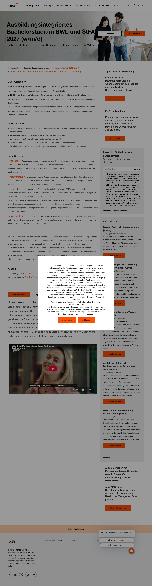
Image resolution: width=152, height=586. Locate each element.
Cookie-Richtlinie (97, 309)
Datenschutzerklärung (84, 314)
